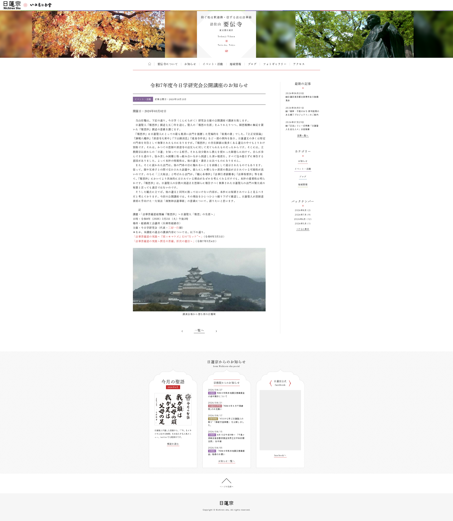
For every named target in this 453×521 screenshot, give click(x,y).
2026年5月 (301, 224)
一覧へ (199, 330)
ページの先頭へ (226, 487)
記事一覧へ (302, 135)
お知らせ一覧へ (226, 461)
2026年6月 (300, 219)
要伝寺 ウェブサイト (226, 51)
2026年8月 (301, 210)
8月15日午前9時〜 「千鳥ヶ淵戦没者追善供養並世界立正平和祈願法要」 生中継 (226, 438)
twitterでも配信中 (168, 437)
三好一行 (173, 227)
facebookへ (280, 455)
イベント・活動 (213, 64)
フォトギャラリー (274, 64)
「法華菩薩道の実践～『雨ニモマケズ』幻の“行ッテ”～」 (168, 236)
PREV (182, 331)
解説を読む (173, 444)
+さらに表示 (303, 229)
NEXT (216, 331)
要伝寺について (167, 64)
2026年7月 (301, 215)
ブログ (252, 64)
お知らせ (190, 64)
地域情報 (235, 64)
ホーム (149, 63)
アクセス (299, 64)
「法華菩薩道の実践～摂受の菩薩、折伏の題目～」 (164, 241)
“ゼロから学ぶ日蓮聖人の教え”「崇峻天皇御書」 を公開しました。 (226, 422)
